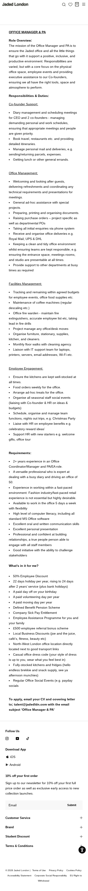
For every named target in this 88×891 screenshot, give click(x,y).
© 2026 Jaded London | (18, 870)
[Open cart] (77, 4)
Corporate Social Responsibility (51, 875)
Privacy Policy (56, 870)
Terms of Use (39, 870)
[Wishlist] (70, 4)
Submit (71, 805)
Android (15, 765)
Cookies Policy (73, 870)
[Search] (64, 4)
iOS (12, 757)
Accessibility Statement (19, 875)
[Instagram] (7, 738)
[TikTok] (27, 738)
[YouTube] (17, 738)
